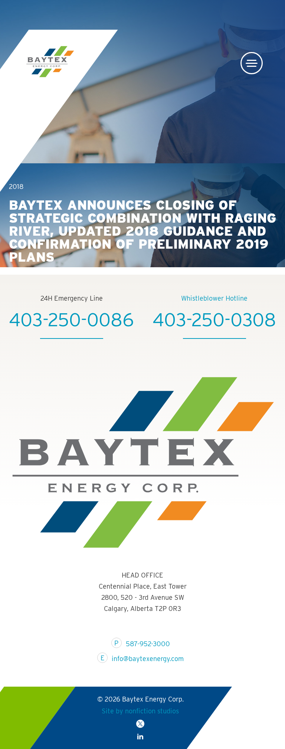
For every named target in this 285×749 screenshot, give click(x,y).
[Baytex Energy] (52, 62)
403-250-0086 (71, 319)
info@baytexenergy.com (148, 659)
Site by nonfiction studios (140, 711)
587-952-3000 (148, 644)
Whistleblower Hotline (214, 298)
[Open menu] (251, 63)
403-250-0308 (214, 319)
